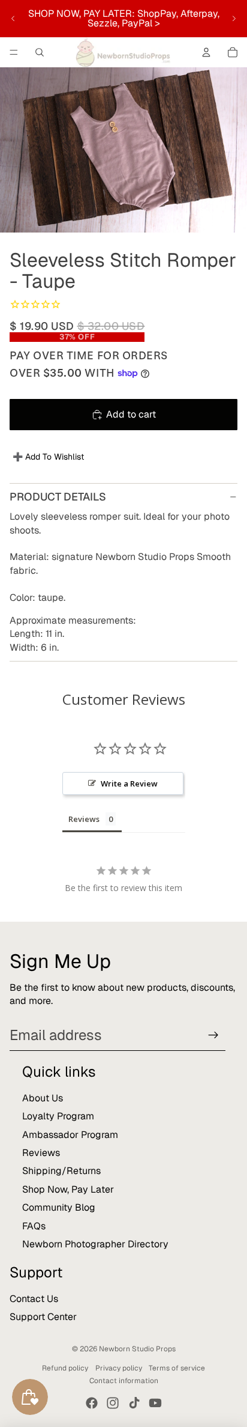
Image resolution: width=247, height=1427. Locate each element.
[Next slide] (234, 18)
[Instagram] (113, 1403)
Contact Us (34, 1298)
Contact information (123, 1381)
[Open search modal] (39, 52)
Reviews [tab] (84, 819)
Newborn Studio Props (137, 1349)
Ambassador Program (70, 1134)
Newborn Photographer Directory (95, 1244)
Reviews (41, 1152)
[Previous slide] (13, 18)
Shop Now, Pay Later (68, 1189)
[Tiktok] (134, 1403)
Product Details (58, 497)
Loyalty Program (58, 1116)
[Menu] (14, 52)
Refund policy (65, 1368)
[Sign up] (213, 1035)
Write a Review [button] (129, 783)
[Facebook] (92, 1403)
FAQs (34, 1226)
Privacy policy (118, 1368)
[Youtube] (155, 1403)
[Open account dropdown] (206, 52)
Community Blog (58, 1207)
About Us (42, 1098)
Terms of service (177, 1368)
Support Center (43, 1316)
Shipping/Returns (61, 1170)
